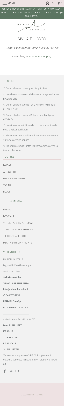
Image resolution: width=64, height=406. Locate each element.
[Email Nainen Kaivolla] (17, 371)
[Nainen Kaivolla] (32, 26)
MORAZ (7, 165)
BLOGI (6, 191)
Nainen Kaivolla (35, 394)
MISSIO (7, 209)
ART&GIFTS (9, 172)
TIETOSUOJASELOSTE (14, 236)
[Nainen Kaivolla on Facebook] (5, 371)
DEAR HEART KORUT (14, 178)
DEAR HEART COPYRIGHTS (17, 242)
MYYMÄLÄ (8, 216)
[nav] (9, 3)
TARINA (7, 185)
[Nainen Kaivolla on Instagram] (11, 371)
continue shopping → (42, 56)
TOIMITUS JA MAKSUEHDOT (18, 229)
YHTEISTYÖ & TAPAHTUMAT (18, 223)
